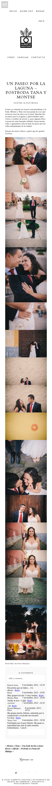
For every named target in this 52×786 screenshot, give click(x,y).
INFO (42, 21)
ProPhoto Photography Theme (29, 783)
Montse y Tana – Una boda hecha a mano (25, 745)
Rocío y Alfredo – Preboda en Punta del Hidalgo (22, 750)
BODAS (40, 11)
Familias (23, 57)
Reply (17, 690)
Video (11, 57)
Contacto (38, 57)
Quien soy (27, 11)
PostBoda (32, 103)
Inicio (13, 11)
